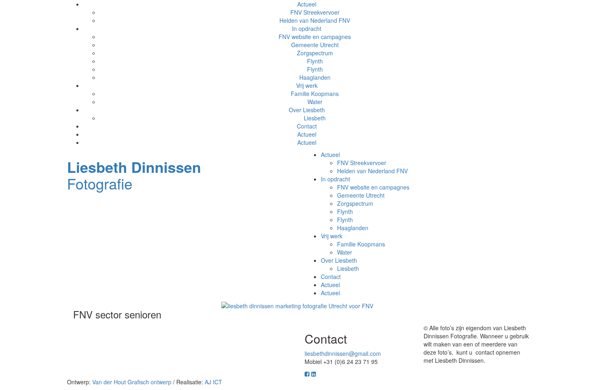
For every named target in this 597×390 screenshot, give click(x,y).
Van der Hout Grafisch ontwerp (131, 382)
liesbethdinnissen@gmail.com (343, 353)
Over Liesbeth (307, 110)
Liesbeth (315, 118)
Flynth (315, 61)
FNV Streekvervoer (315, 12)
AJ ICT (213, 382)
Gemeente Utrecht (315, 45)
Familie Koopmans (315, 93)
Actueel (306, 134)
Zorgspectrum (315, 53)
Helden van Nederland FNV (314, 20)
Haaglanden (315, 77)
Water (314, 102)
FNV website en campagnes (315, 37)
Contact (307, 126)
